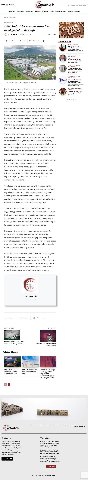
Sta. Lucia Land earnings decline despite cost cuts (10, 371)
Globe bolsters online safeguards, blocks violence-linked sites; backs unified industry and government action (75, 82)
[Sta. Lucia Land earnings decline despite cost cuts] (12, 361)
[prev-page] (5, 384)
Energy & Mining (73, 44)
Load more (70, 99)
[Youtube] (11, 458)
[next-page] (9, 384)
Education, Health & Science (74, 89)
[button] (13, 5)
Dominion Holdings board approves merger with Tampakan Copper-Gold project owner (47, 373)
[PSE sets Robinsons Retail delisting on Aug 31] (30, 361)
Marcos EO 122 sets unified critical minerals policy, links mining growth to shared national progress (75, 49)
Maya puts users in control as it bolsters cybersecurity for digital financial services (75, 60)
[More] (43, 41)
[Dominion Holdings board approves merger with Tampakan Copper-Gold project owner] (48, 361)
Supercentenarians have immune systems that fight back (75, 93)
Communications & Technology (74, 55)
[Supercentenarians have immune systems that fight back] (63, 91)
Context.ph (14, 34)
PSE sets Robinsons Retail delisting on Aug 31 (29, 371)
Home (6, 18)
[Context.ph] (6, 34)
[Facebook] (3, 458)
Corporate (12, 18)
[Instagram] (7, 458)
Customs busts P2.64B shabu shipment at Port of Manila (14, 342)
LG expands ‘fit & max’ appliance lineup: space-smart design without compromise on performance (75, 71)
